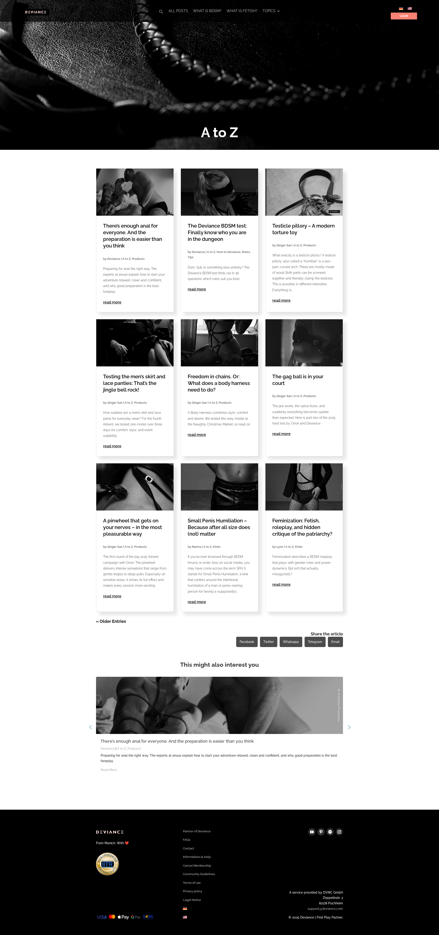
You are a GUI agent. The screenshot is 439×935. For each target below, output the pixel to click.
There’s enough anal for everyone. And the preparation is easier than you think (177, 741)
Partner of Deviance (197, 831)
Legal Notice (192, 900)
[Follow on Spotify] (330, 832)
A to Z (126, 259)
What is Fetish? (242, 11)
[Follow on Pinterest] (321, 832)
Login (404, 16)
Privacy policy (192, 891)
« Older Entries (111, 621)
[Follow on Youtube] (312, 832)
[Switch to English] (409, 8)
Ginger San (284, 245)
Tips (190, 257)
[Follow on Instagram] (339, 832)
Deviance (113, 259)
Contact (188, 848)
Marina (196, 546)
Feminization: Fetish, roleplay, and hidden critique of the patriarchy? (302, 527)
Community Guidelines (199, 874)
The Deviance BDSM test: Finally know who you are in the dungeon (217, 232)
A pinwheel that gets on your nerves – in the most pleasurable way (132, 527)
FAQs (186, 839)
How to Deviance (229, 252)
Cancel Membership (197, 865)
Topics (269, 11)
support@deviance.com (325, 909)
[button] (161, 12)
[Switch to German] (401, 8)
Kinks (216, 546)
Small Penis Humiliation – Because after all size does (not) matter (219, 527)
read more (112, 302)
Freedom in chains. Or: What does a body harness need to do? (219, 383)
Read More (109, 770)
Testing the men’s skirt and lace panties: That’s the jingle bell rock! (134, 383)
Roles (246, 252)
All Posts (178, 11)
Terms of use (192, 882)
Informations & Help (197, 857)
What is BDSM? (207, 11)
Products (138, 259)
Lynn (279, 546)
